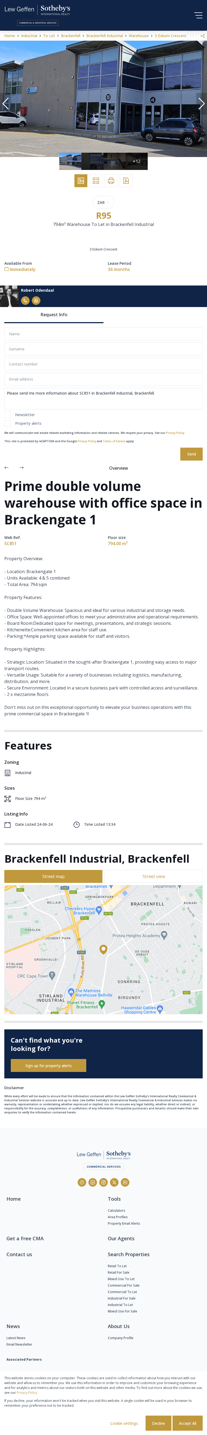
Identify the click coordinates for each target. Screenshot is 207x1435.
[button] (5, 103)
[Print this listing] (111, 180)
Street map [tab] (53, 876)
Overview (118, 468)
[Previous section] (6, 468)
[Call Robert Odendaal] (25, 300)
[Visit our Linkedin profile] (92, 1182)
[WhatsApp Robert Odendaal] (36, 300)
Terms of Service (114, 441)
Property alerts (28, 423)
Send (191, 454)
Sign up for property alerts (48, 1065)
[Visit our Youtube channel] (125, 1182)
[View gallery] (80, 180)
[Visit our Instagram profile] (103, 1182)
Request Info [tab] (53, 315)
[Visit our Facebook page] (82, 1182)
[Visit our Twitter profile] (114, 1182)
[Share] (202, 36)
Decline (158, 1423)
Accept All (187, 1423)
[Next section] (21, 468)
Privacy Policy (175, 433)
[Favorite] (192, 36)
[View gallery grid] (95, 180)
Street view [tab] (154, 876)
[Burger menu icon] (198, 15)
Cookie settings (124, 1423)
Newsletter (25, 414)
